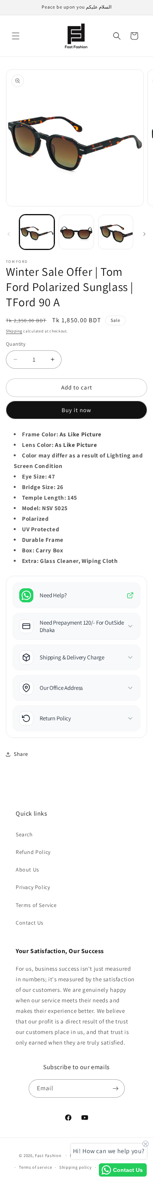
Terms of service (35, 1167)
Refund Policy (33, 851)
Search (24, 834)
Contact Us (30, 922)
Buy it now (76, 410)
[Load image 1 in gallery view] (37, 232)
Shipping (14, 331)
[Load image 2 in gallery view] (76, 232)
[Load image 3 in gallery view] (115, 232)
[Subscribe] (115, 1088)
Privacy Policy (33, 887)
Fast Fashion (48, 1155)
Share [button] (21, 753)
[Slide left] (8, 234)
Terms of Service (36, 905)
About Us (27, 869)
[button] (15, 36)
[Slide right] (144, 234)
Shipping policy (75, 1167)
